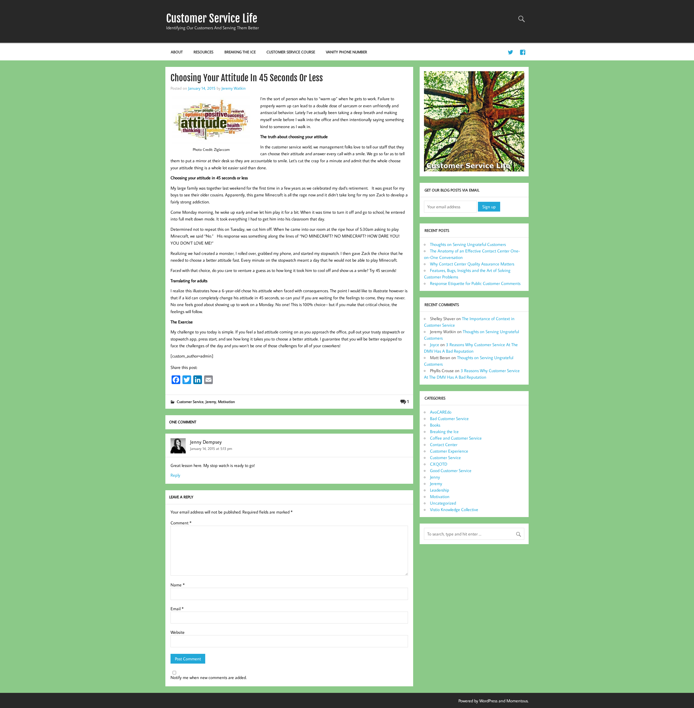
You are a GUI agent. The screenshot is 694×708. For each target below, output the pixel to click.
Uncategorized (443, 503)
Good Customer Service (450, 470)
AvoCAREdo (440, 412)
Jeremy (210, 401)
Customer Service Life (211, 18)
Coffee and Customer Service (456, 438)
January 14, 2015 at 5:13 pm (211, 448)
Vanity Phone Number (346, 51)
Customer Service (190, 401)
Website (178, 632)
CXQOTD (438, 464)
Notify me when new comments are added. (209, 677)
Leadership (439, 490)
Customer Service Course (290, 51)
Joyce (434, 344)
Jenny (435, 477)
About (177, 51)
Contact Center (443, 444)
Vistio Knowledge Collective (454, 509)
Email (177, 608)
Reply (175, 475)
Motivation (226, 401)
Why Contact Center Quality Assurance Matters (472, 264)
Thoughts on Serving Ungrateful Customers (468, 244)
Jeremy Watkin (233, 88)
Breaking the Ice (240, 51)
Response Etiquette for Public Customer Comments (475, 283)
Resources (203, 51)
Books (435, 425)
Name (178, 585)
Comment (181, 523)
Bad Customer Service (449, 418)
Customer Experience (449, 451)
